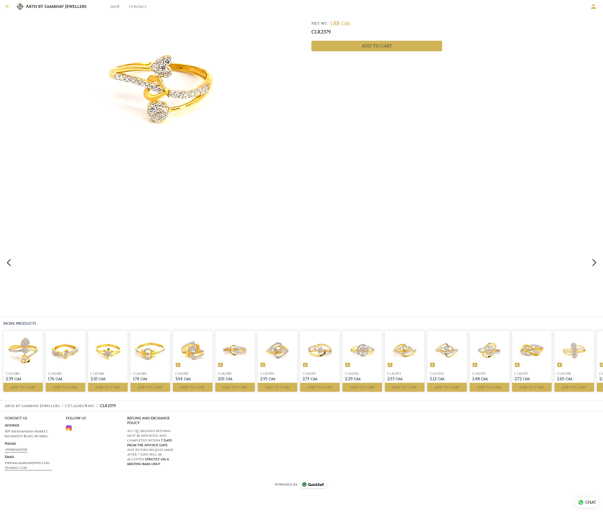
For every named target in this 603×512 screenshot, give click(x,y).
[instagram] (69, 428)
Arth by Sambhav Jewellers (56, 6)
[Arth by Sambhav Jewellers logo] (20, 6)
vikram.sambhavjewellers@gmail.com (27, 465)
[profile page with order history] (593, 6)
